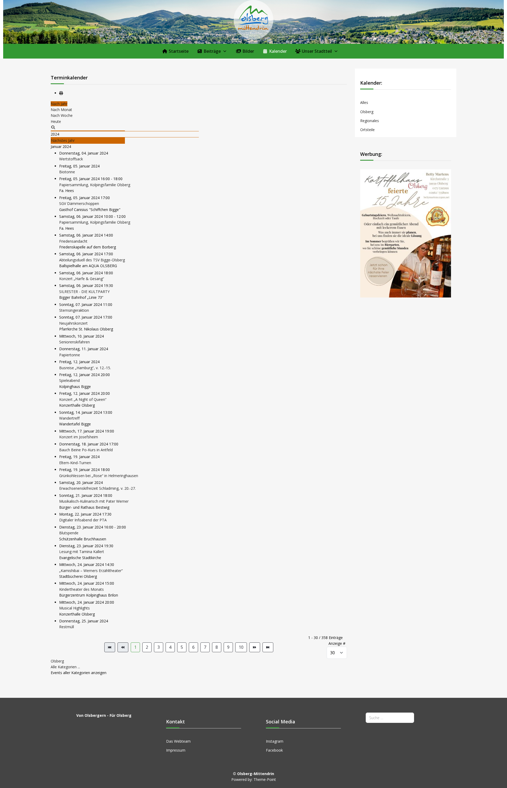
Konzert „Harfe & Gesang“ (81, 278)
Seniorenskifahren (74, 341)
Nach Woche (62, 115)
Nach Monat (61, 109)
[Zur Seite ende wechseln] (267, 647)
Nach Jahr (59, 103)
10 (241, 647)
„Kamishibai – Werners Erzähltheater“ (91, 570)
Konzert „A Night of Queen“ (82, 399)
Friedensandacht (73, 241)
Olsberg (57, 661)
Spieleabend (69, 380)
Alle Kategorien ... (65, 666)
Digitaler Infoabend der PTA (83, 519)
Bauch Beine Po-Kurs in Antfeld (86, 449)
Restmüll (66, 626)
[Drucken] (61, 92)
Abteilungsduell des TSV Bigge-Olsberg (92, 259)
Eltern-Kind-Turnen (75, 462)
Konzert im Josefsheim (78, 436)
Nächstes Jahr (63, 140)
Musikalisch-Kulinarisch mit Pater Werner (94, 501)
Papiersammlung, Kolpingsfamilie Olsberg (94, 184)
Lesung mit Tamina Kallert (81, 551)
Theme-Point (264, 779)
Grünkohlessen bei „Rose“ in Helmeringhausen (98, 475)
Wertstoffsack (71, 158)
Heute (56, 121)
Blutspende (68, 532)
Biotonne (67, 171)
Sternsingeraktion (74, 310)
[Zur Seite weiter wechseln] (254, 647)
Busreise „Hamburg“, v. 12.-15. (85, 367)
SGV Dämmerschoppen (79, 203)
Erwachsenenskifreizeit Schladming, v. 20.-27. (97, 488)
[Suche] (53, 127)
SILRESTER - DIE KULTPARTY (84, 291)
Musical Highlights (74, 608)
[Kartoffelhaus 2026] (405, 233)
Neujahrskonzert (73, 323)
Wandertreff (69, 418)
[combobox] (390, 718)
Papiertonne (69, 354)
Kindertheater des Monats (81, 589)
